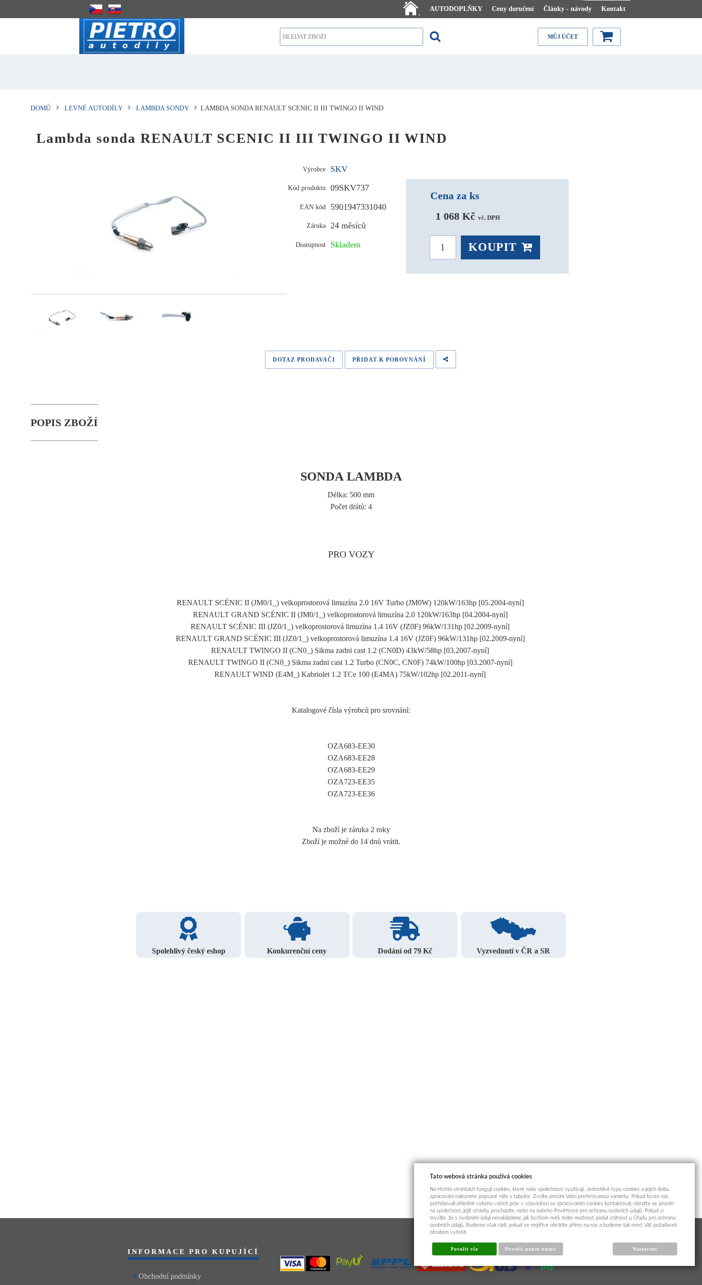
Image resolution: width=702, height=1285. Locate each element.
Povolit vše (464, 1249)
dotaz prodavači (304, 359)
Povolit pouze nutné (530, 1249)
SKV (339, 169)
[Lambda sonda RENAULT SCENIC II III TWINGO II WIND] (159, 222)
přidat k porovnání (389, 359)
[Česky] (96, 9)
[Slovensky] (114, 9)
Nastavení (645, 1249)
